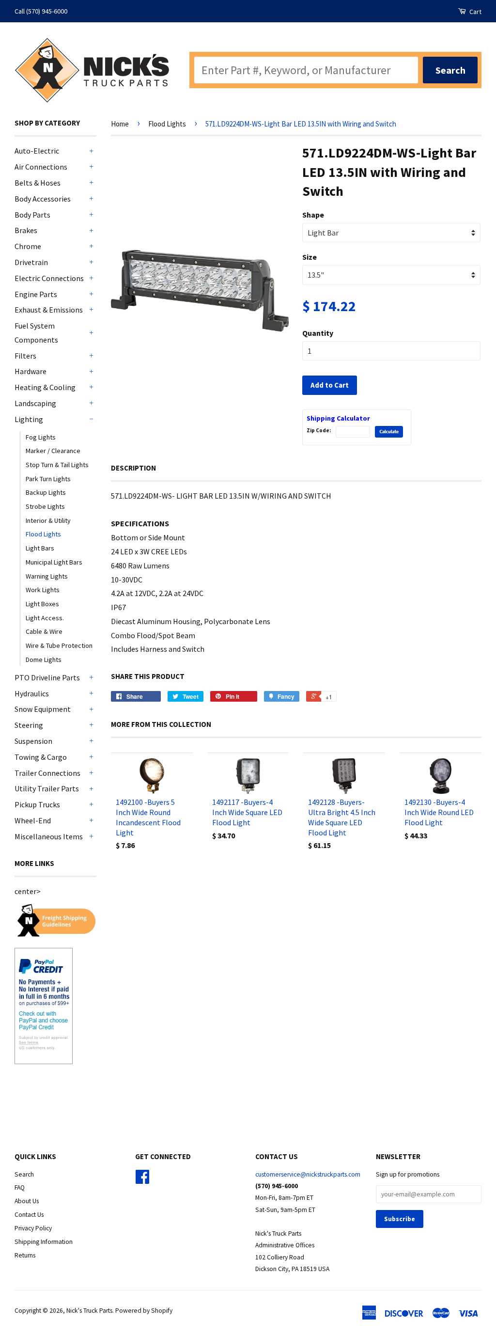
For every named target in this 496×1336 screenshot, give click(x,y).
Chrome (28, 246)
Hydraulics (32, 693)
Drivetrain (31, 262)
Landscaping (35, 403)
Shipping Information (44, 1242)
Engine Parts (36, 294)
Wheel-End (33, 820)
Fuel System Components (36, 333)
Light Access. (45, 617)
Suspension (33, 741)
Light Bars (40, 548)
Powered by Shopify (143, 1310)
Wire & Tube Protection (59, 645)
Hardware (30, 371)
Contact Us (29, 1214)
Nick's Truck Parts (89, 1310)
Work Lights (43, 589)
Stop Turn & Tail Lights (57, 464)
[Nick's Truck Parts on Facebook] (142, 1180)
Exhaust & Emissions (49, 309)
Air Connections (41, 167)
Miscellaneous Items (49, 836)
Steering (29, 725)
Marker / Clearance (53, 450)
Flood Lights (43, 534)
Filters (25, 356)
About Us (27, 1201)
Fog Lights (41, 437)
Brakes (26, 230)
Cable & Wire (44, 631)
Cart (474, 11)
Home (120, 123)
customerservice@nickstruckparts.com (307, 1174)
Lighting (29, 419)
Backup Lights (46, 492)
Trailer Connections (47, 773)
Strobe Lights (45, 506)
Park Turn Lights (48, 478)
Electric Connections (49, 278)
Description (133, 467)
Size (309, 257)
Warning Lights (47, 576)
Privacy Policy (33, 1228)
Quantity (317, 333)
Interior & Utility (48, 520)
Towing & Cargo (41, 757)
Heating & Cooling (45, 387)
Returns (25, 1255)
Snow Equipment (43, 709)
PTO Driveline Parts (47, 677)
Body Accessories (43, 199)
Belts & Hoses (38, 183)
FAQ (20, 1187)
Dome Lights (44, 659)
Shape (313, 215)
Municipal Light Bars (54, 562)
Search (24, 1174)
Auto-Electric (37, 151)
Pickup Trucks (37, 804)
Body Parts (32, 215)
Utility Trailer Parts (47, 788)
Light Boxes (42, 603)
